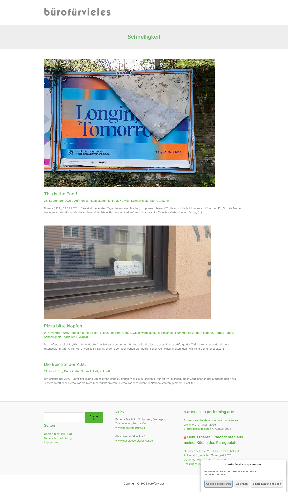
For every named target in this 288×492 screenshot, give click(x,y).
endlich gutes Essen (85, 332)
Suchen (94, 418)
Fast (115, 200)
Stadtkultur (69, 337)
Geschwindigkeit (144, 332)
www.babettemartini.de (130, 427)
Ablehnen (242, 484)
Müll (126, 200)
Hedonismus (165, 332)
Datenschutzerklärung (58, 438)
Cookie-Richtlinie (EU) (58, 434)
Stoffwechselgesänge (197, 428)
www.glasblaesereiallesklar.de (134, 440)
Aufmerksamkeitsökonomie (92, 200)
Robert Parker (224, 332)
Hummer (180, 332)
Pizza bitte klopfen (63, 325)
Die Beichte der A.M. (65, 364)
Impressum (51, 442)
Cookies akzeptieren (218, 484)
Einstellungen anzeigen (267, 484)
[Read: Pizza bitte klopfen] (127, 272)
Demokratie (72, 371)
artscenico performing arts (210, 412)
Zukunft (164, 200)
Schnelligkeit (139, 200)
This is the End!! (60, 193)
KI (121, 200)
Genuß (126, 332)
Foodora (115, 332)
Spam (153, 200)
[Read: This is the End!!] (129, 123)
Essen (104, 332)
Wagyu (83, 337)
